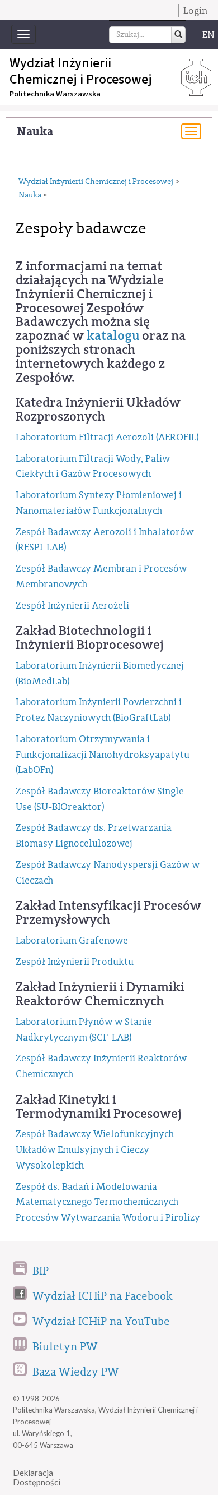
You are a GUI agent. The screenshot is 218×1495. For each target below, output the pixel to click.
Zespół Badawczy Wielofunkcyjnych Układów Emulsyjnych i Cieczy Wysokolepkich (95, 1149)
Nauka (35, 131)
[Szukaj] (178, 34)
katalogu (113, 336)
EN (208, 34)
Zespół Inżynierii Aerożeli (72, 605)
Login (195, 11)
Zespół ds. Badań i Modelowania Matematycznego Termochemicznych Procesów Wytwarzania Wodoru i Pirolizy (108, 1202)
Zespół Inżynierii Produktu (75, 961)
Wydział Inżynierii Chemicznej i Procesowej (95, 182)
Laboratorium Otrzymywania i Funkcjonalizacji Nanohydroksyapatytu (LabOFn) (102, 754)
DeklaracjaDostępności (36, 1477)
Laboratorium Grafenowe (72, 940)
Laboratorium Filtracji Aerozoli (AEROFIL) (107, 437)
